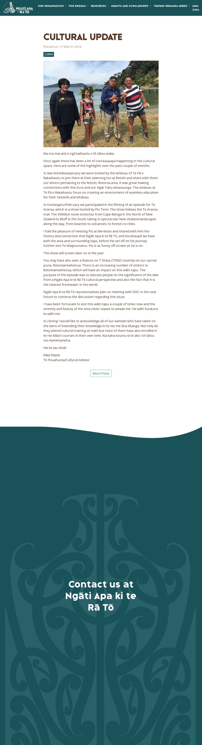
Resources (99, 6)
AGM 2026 (195, 8)
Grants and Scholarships (130, 6)
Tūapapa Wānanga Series (171, 6)
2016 (49, 54)
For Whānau (77, 6)
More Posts (101, 373)
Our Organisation (51, 6)
